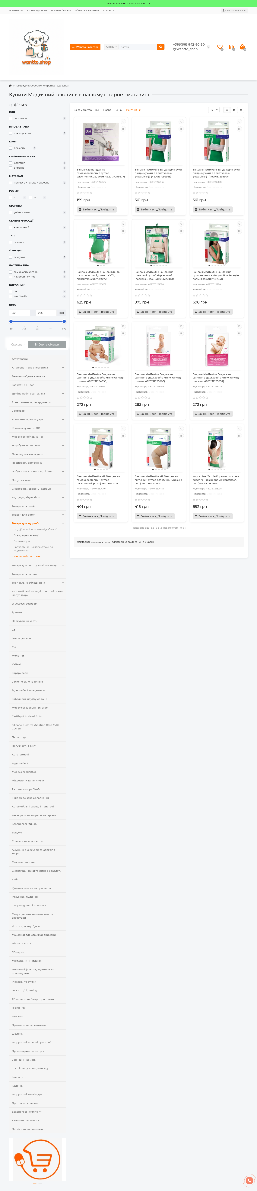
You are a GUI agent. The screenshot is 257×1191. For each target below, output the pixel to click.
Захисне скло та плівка (27, 681)
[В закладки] (123, 121)
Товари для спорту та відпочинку (34, 565)
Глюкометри (22, 541)
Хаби (15, 879)
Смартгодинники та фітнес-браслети (37, 870)
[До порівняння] (123, 128)
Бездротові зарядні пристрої (31, 1042)
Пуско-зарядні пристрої (28, 1051)
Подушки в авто (22, 480)
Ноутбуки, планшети (26, 445)
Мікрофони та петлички (28, 780)
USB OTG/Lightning (24, 990)
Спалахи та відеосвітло (27, 841)
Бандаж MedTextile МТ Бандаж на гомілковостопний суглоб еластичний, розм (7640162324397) (98, 480)
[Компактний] (240, 110)
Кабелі (16, 664)
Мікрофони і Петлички (27, 960)
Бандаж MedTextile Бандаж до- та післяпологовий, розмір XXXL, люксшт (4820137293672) (98, 275)
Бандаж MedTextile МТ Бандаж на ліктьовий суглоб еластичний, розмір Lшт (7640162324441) (158, 480)
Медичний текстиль (27, 556)
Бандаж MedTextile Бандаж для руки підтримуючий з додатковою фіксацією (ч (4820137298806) (216, 173)
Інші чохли (19, 1077)
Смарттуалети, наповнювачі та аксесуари (32, 916)
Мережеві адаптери (25, 771)
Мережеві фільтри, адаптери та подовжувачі (33, 971)
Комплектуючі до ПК (26, 428)
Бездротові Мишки (24, 823)
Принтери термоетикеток (29, 1025)
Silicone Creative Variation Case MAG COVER (35, 726)
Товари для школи (24, 574)
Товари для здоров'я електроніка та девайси (42, 85)
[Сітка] (226, 110)
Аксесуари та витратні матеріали (34, 815)
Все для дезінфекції (26, 535)
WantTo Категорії (87, 46)
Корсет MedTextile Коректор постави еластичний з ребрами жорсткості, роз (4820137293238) (216, 480)
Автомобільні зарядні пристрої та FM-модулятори (37, 593)
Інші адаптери (21, 638)
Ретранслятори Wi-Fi (26, 789)
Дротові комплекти (25, 1103)
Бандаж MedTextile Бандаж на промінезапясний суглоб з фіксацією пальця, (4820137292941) (216, 275)
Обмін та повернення (87, 10)
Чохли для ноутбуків (26, 926)
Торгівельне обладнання (28, 582)
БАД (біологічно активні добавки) (35, 529)
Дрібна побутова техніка (28, 393)
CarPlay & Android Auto (27, 716)
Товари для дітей (23, 506)
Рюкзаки (18, 1016)
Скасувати (18, 344)
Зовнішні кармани (24, 1059)
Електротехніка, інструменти (31, 402)
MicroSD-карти (21, 943)
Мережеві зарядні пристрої (30, 707)
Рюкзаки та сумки (24, 981)
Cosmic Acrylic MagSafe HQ (30, 1068)
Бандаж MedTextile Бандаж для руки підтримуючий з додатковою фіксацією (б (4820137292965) (158, 173)
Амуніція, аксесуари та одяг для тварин (33, 851)
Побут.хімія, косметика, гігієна (32, 471)
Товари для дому (23, 514)
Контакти (108, 10)
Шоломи (18, 1033)
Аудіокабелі (20, 763)
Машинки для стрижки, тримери (34, 934)
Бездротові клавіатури (27, 1094)
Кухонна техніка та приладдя (31, 888)
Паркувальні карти (24, 620)
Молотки (18, 655)
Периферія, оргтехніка (27, 462)
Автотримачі (20, 754)
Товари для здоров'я (25, 523)
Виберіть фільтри (47, 344)
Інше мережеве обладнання (30, 797)
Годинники (19, 1007)
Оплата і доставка (37, 10)
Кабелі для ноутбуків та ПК (30, 698)
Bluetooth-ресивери (25, 603)
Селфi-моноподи (23, 862)
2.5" (14, 629)
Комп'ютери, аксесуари (27, 419)
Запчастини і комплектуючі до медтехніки (33, 548)
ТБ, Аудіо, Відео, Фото (26, 497)
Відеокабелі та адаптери (28, 690)
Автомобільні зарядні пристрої (33, 806)
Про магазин (16, 10)
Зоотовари (19, 410)
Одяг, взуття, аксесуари (27, 454)
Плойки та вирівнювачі (27, 1129)
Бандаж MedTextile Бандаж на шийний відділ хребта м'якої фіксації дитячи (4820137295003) (158, 378)
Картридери (20, 672)
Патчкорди (19, 737)
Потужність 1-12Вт (24, 745)
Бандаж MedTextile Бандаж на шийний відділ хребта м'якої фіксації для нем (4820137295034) (216, 378)
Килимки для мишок (26, 1120)
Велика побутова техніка (28, 376)
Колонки (18, 1085)
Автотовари (20, 358)
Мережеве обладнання (27, 436)
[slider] (11, 321)
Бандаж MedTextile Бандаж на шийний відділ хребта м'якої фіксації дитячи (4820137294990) (100, 378)
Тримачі (17, 612)
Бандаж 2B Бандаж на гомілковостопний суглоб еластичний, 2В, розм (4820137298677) (101, 173)
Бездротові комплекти (27, 1111)
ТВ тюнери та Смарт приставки (33, 999)
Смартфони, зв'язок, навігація (32, 488)
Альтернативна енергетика (30, 367)
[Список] (233, 110)
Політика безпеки (61, 10)
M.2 (14, 646)
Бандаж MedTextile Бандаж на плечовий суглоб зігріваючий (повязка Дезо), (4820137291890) (155, 275)
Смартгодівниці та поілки (29, 905)
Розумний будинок (25, 896)
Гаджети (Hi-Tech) (23, 384)
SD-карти (18, 952)
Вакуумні (18, 832)
